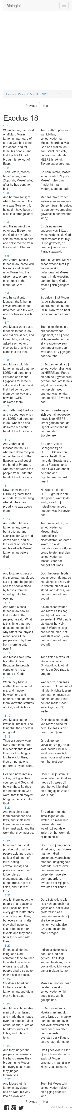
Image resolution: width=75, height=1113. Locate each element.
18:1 (6, 126)
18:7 (6, 322)
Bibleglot (13, 5)
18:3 (6, 193)
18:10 (7, 439)
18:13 (7, 569)
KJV (29, 94)
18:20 (7, 807)
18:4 (6, 222)
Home (10, 94)
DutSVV (41, 94)
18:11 (7, 485)
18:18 (7, 736)
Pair (20, 94)
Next (46, 105)
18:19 (7, 770)
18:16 (7, 678)
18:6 (6, 293)
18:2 (6, 168)
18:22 (7, 895)
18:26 (7, 1046)
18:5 (6, 255)
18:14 (7, 602)
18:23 (7, 945)
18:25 (7, 1004)
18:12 (7, 519)
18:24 (7, 979)
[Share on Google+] (13, 1109)
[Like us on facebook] (6, 1109)
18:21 (7, 841)
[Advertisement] (37, 52)
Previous (31, 105)
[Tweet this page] (21, 1109)
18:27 (7, 1079)
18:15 (7, 653)
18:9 (6, 406)
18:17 (7, 715)
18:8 (6, 360)
